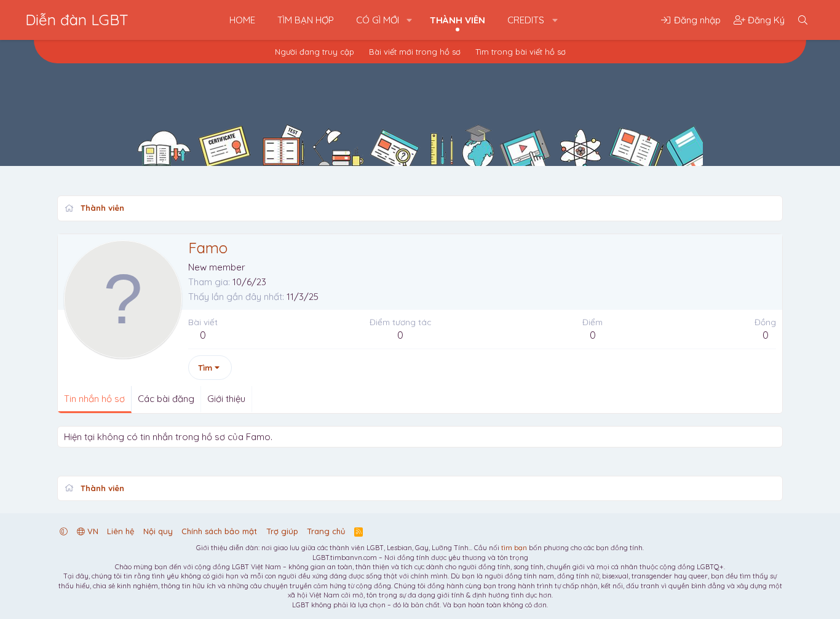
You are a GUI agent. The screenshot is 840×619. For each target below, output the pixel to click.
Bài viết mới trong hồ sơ (415, 52)
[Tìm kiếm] (803, 20)
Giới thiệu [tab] (226, 398)
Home (242, 20)
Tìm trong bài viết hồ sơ (520, 52)
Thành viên (457, 20)
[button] (409, 20)
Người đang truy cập (314, 52)
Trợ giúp (282, 531)
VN (91, 531)
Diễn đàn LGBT (77, 19)
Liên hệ (120, 531)
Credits (525, 20)
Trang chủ (326, 531)
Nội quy (158, 531)
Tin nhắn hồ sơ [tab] (94, 398)
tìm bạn (514, 547)
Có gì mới (377, 20)
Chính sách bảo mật (219, 531)
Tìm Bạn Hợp (305, 20)
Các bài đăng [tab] (166, 398)
